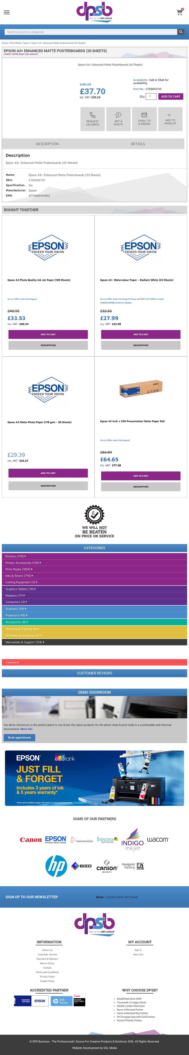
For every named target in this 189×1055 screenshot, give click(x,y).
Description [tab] (47, 144)
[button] (7, 12)
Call (151, 79)
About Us (47, 949)
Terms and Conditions (47, 972)
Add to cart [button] (48, 334)
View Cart (138, 954)
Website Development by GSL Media (94, 1048)
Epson (26, 43)
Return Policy (47, 963)
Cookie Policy (47, 980)
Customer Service (47, 954)
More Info (26, 729)
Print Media (15, 43)
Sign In (138, 949)
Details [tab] (138, 144)
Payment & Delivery (47, 958)
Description (48, 345)
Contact (47, 967)
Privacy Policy (47, 976)
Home (5, 43)
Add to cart (170, 96)
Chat (161, 79)
